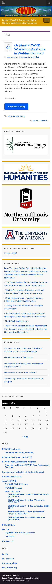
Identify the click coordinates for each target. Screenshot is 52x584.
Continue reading (16, 106)
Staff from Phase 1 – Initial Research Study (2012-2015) (28, 495)
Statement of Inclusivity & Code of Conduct (23, 472)
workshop (20, 116)
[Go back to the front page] (26, 11)
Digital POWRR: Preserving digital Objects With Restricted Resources (19, 21)
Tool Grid (9, 536)
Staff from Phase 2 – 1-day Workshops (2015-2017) (26, 501)
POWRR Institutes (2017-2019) (17, 457)
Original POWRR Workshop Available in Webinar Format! (29, 49)
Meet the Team (12, 491)
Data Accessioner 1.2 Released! (18, 357)
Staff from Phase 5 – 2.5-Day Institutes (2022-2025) (26, 518)
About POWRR (9, 481)
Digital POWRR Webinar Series (20, 532)
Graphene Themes (22, 580)
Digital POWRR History (16, 484)
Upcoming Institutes (12, 476)
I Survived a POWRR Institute (19, 452)
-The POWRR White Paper (16, 321)
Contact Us (7, 541)
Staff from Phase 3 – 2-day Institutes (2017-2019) (29, 507)
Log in (5, 554)
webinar (11, 116)
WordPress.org (9, 567)
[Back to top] (45, 577)
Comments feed (9, 563)
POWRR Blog (8, 525)
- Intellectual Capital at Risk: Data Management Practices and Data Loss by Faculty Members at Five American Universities (25, 328)
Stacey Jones (12, 57)
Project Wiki (10, 253)
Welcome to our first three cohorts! (20, 372)
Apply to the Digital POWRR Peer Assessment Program (27, 466)
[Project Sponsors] (26, 145)
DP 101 (5, 529)
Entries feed (8, 558)
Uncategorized (24, 57)
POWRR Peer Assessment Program (19, 461)
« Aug (25, 436)
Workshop (35, 57)
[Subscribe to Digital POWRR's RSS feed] (3, 2)
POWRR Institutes (11, 449)
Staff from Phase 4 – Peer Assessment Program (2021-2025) (26, 512)
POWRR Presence (13, 487)
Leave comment (40, 120)
